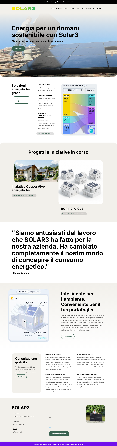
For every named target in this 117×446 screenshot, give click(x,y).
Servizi (72, 8)
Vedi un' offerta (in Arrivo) (44, 133)
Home (52, 8)
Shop (77, 8)
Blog (82, 8)
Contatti (88, 8)
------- (50, 427)
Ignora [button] (82, 444)
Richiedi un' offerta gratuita (59, 433)
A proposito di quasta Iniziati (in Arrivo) (23, 195)
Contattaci (21, 377)
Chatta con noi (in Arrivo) (20, 100)
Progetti (66, 8)
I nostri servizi (18, 48)
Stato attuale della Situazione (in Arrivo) (73, 214)
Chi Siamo (59, 8)
